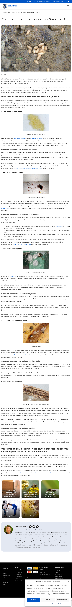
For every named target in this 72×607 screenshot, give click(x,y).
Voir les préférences (62, 599)
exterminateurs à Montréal (43, 473)
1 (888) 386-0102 (58, 1)
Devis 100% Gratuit (44, 1)
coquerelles (5, 208)
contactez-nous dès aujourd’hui (19, 473)
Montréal (57, 570)
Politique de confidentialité (54, 603)
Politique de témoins (39, 603)
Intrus (6, 568)
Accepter (33, 599)
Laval (56, 572)
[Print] (6, 74)
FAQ (35, 1)
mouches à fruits (36, 138)
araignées (13, 276)
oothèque (59, 226)
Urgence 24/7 (6, 576)
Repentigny (58, 576)
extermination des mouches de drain (28, 168)
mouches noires (19, 138)
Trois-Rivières (59, 578)
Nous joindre (5, 581)
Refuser (48, 599)
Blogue (29, 1)
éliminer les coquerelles (22, 244)
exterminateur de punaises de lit (15, 355)
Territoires (7, 571)
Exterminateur (7, 12)
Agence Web (21, 595)
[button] (68, 582)
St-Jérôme (58, 574)
